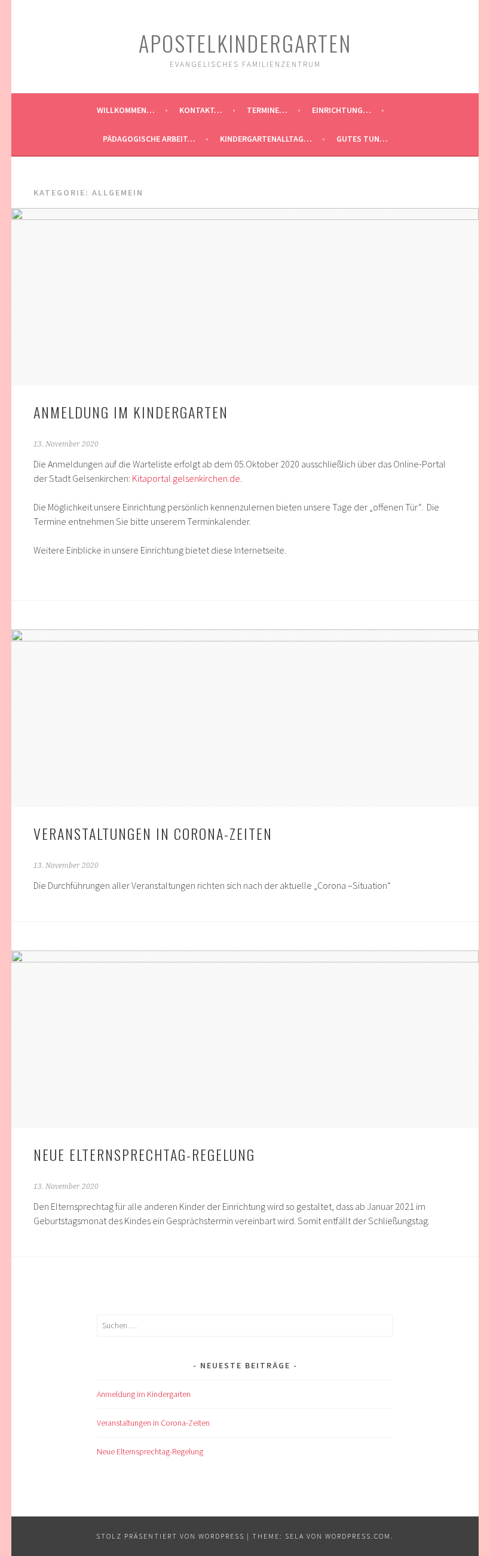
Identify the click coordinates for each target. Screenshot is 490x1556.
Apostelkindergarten (245, 43)
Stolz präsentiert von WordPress (170, 1535)
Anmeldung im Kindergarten (130, 412)
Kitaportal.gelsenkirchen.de (186, 478)
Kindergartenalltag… (266, 138)
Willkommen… (126, 110)
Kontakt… (200, 110)
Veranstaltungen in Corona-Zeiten (152, 833)
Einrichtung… (341, 110)
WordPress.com (358, 1535)
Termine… (267, 110)
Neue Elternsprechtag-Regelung (144, 1154)
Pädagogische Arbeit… (149, 138)
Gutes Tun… (362, 138)
